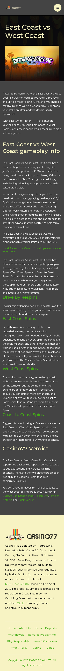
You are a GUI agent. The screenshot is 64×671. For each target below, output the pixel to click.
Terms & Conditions (44, 641)
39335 (20, 603)
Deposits (50, 628)
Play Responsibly (18, 641)
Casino (37, 647)
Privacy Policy (18, 647)
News (38, 628)
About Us (25, 628)
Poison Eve (41, 495)
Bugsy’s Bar (10, 495)
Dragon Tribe (25, 495)
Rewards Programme (42, 634)
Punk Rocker (26, 499)
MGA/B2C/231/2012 (17, 584)
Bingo (50, 647)
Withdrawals (16, 634)
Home (12, 628)
